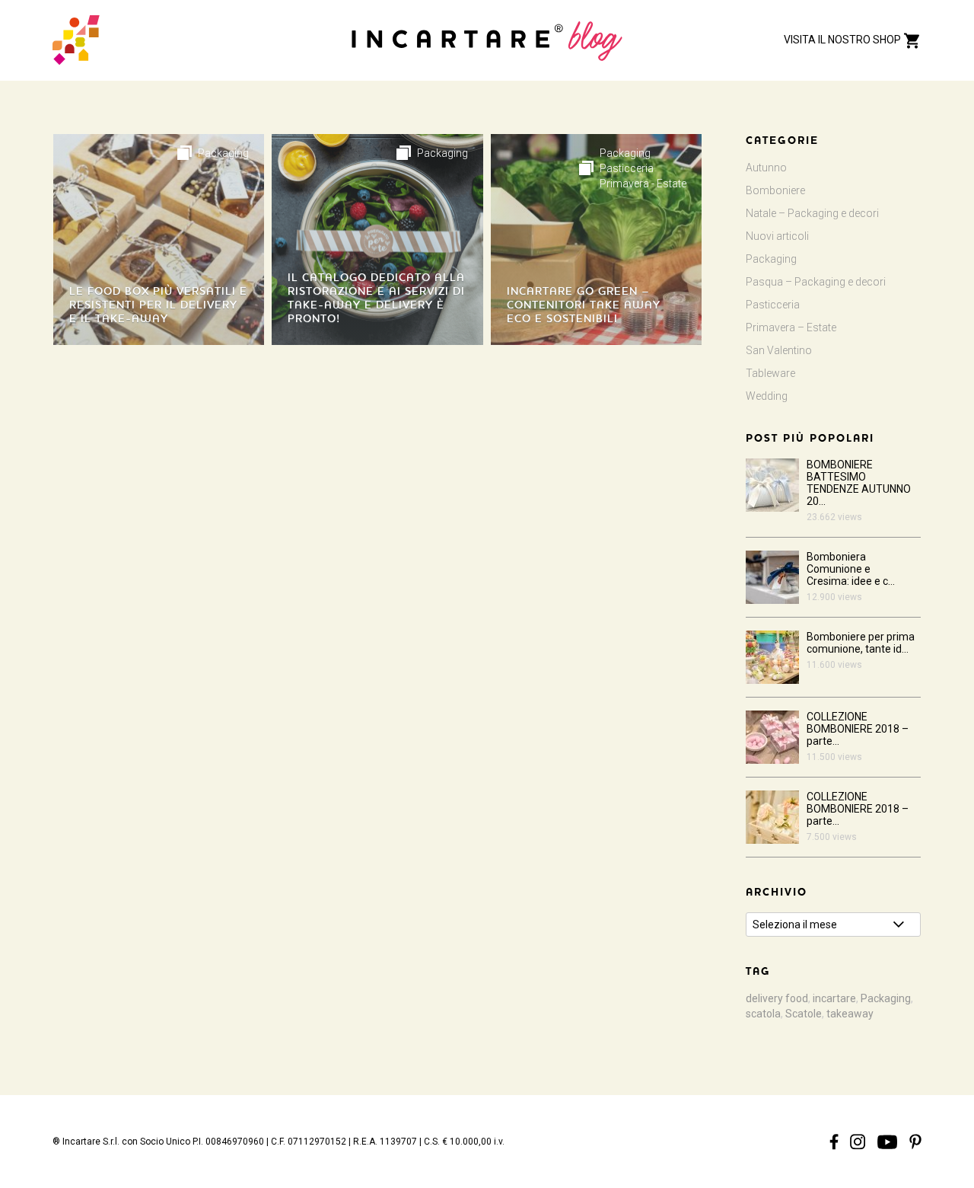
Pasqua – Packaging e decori (816, 282)
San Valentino (779, 350)
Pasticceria (627, 168)
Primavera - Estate (643, 183)
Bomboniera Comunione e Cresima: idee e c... (851, 569)
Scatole (803, 1014)
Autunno (766, 167)
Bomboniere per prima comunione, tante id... (861, 643)
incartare (834, 998)
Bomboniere (775, 190)
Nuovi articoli (777, 236)
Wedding (767, 396)
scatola (763, 1014)
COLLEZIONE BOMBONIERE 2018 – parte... (858, 729)
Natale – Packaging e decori (812, 213)
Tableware (770, 373)
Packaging (223, 153)
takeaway (850, 1014)
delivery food (777, 998)
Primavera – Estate (791, 327)
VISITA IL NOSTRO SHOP (843, 40)
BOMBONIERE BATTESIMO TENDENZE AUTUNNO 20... (859, 482)
